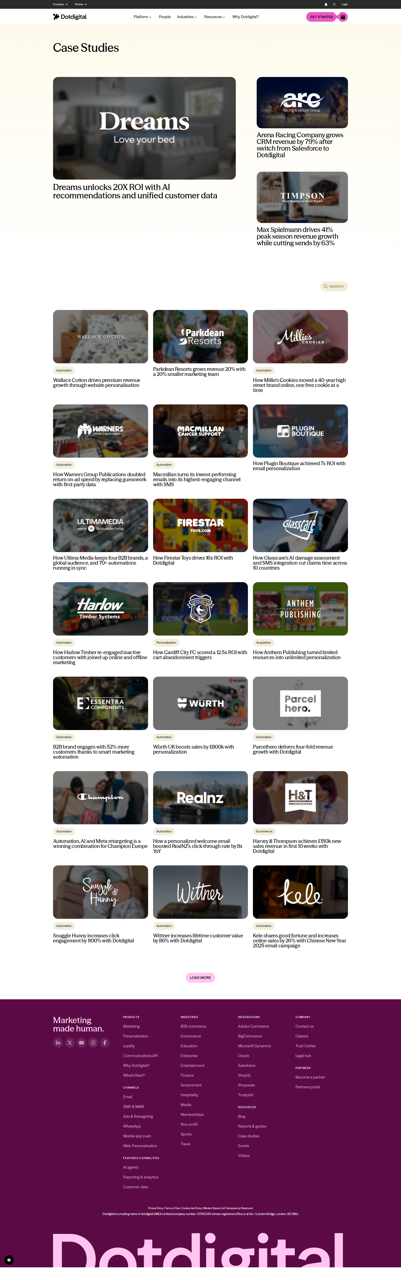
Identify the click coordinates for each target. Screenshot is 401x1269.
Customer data (135, 1187)
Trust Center (306, 1046)
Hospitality (189, 1095)
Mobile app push (137, 1136)
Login (345, 4)
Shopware (246, 1085)
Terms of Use (172, 1208)
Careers (302, 1036)
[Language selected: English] (317, 4)
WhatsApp (132, 1126)
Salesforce (246, 1065)
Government (191, 1085)
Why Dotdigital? (245, 16)
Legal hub (303, 1055)
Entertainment (192, 1065)
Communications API (140, 1055)
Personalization (135, 1036)
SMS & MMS (133, 1106)
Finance (187, 1075)
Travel (185, 1144)
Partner (79, 4)
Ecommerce (191, 1036)
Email (127, 1096)
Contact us (304, 1026)
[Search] (334, 4)
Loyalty (129, 1046)
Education (189, 1046)
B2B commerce (193, 1026)
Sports (186, 1134)
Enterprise (189, 1055)
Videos (244, 1155)
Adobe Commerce (253, 1026)
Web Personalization (140, 1145)
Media (186, 1104)
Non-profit (189, 1124)
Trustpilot (245, 1095)
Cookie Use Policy (192, 1208)
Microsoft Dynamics (254, 1046)
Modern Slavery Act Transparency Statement (228, 1208)
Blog (241, 1116)
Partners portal (308, 1087)
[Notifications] (326, 4)
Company (58, 4)
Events (243, 1145)
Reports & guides (252, 1126)
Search (336, 286)
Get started (321, 17)
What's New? (134, 1075)
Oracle (243, 1055)
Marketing (131, 1026)
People (165, 16)
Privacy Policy (155, 1208)
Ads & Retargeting (138, 1116)
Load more (200, 978)
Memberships (192, 1114)
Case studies (248, 1136)
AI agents (130, 1167)
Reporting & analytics (140, 1177)
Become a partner (310, 1077)
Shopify (244, 1075)
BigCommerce (250, 1036)
